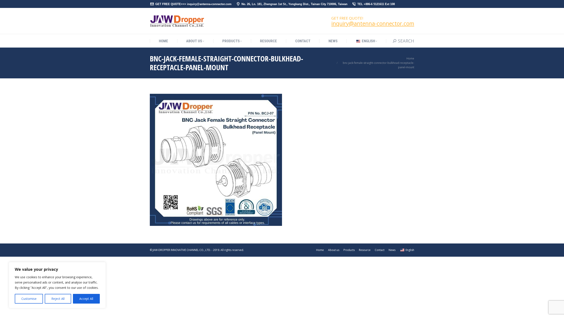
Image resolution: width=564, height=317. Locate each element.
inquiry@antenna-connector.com (372, 23)
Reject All (58, 299)
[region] (57, 285)
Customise (29, 299)
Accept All (86, 299)
